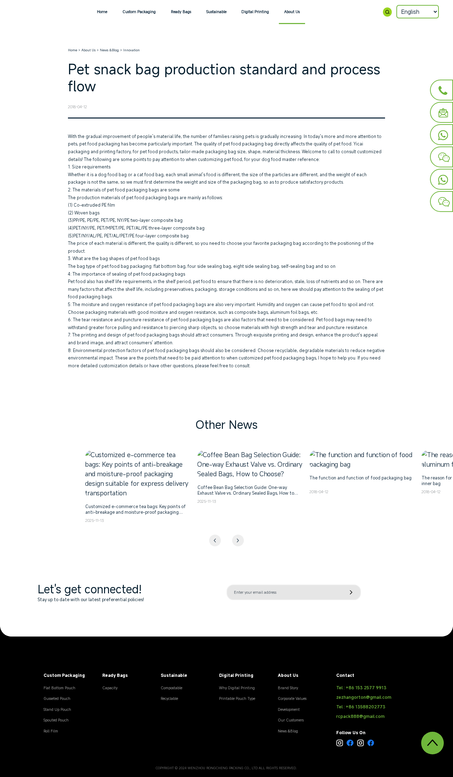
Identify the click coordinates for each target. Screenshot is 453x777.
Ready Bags (181, 11)
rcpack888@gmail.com (360, 716)
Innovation (131, 50)
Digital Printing (255, 11)
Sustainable (216, 11)
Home (102, 11)
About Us (292, 11)
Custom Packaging (139, 11)
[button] (238, 540)
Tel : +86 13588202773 (360, 706)
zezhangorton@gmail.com (363, 697)
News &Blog (109, 50)
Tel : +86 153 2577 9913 (361, 687)
